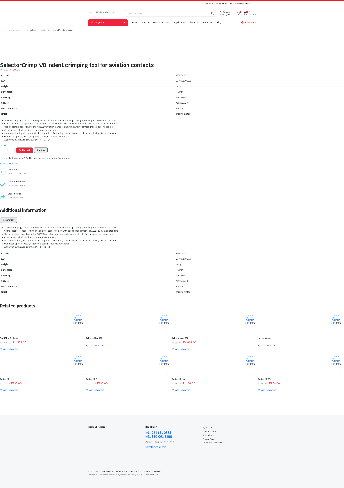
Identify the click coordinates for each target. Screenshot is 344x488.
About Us (193, 22)
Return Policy (208, 435)
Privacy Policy (209, 439)
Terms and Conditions (212, 443)
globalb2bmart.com (149, 475)
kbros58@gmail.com (243, 4)
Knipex (9, 30)
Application (179, 22)
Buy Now (41, 150)
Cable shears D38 (180, 338)
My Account (208, 427)
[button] (9, 163)
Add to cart (24, 150)
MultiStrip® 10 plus (9, 338)
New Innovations (161, 22)
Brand (144, 22)
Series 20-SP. (264, 379)
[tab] (8, 220)
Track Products (209, 431)
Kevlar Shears (264, 338)
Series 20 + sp (178, 379)
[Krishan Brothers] (108, 13)
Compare (78, 322)
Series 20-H (5, 379)
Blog (219, 22)
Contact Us (207, 22)
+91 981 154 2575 (158, 433)
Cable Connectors (21, 30)
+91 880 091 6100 (225, 4)
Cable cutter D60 (94, 338)
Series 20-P (91, 379)
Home (135, 22)
